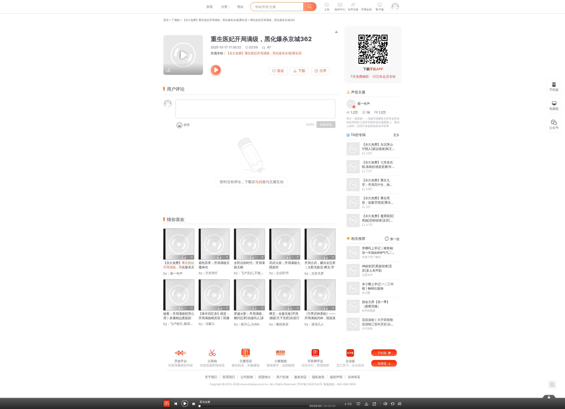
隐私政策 (318, 377)
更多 (396, 135)
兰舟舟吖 (211, 273)
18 (368, 112)
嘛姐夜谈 (282, 324)
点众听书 (282, 273)
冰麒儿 (210, 324)
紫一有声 (176, 273)
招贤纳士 (264, 377)
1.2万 (354, 112)
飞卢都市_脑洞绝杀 (183, 324)
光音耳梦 (317, 273)
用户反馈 (282, 377)
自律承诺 (354, 377)
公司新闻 (247, 377)
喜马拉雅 (180, 6)
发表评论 (326, 124)
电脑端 (382, 363)
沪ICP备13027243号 (309, 384)
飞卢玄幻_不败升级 (254, 273)
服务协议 (300, 377)
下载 (301, 71)
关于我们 (211, 377)
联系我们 (229, 377)
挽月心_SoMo (250, 324)
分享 (322, 71)
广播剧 (176, 20)
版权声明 (336, 377)
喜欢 (280, 71)
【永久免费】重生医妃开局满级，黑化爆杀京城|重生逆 (215, 20)
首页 (166, 20)
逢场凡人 (317, 324)
